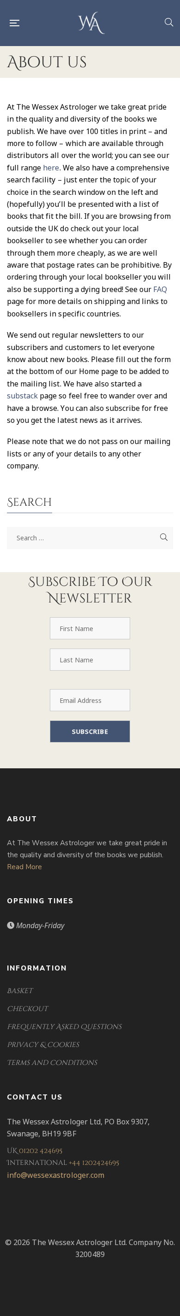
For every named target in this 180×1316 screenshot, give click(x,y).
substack (22, 396)
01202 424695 (40, 1151)
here (51, 168)
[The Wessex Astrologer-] (92, 23)
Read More (24, 866)
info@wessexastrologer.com (55, 1175)
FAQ (160, 289)
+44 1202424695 (94, 1163)
